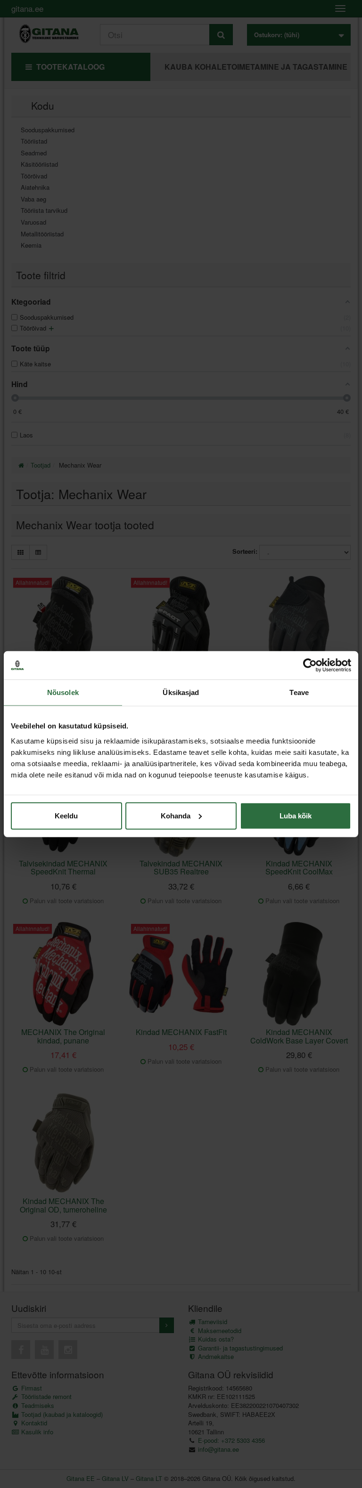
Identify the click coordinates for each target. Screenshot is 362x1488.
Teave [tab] (299, 692)
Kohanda (175, 815)
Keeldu (66, 815)
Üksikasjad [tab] (181, 692)
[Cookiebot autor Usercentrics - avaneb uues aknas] (310, 665)
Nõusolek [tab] (63, 692)
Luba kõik (296, 815)
